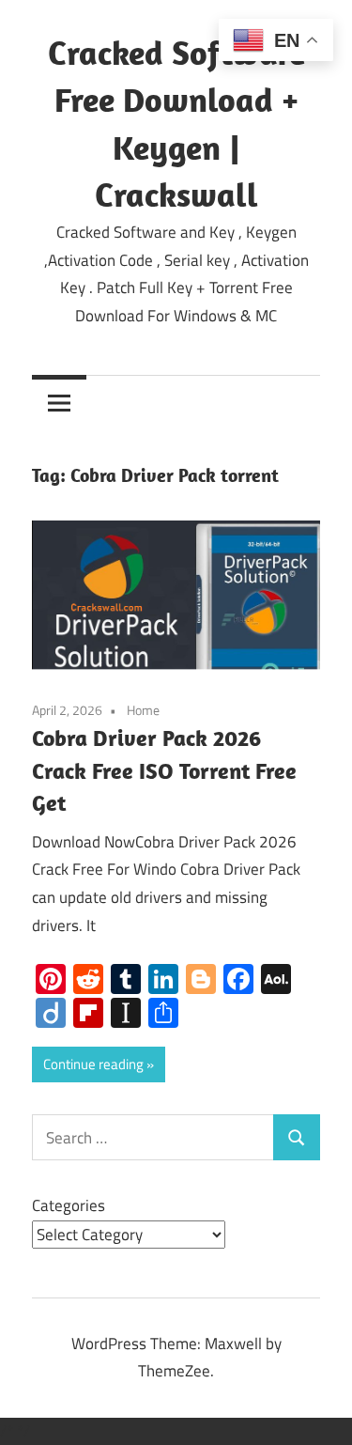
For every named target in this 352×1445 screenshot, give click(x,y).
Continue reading (93, 1064)
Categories (68, 1205)
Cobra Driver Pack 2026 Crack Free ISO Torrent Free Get (164, 770)
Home (143, 710)
